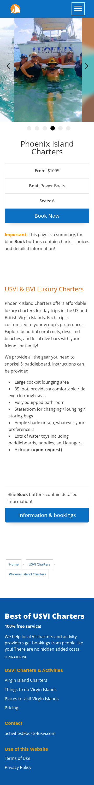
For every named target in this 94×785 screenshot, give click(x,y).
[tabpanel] (47, 66)
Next (84, 65)
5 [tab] (60, 128)
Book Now (47, 215)
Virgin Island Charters (26, 680)
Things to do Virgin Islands (31, 689)
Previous (9, 65)
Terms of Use (17, 758)
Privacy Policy (18, 767)
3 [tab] (45, 128)
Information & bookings (47, 515)
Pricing (11, 708)
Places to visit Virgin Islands (32, 698)
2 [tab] (37, 128)
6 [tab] (68, 128)
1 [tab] (29, 128)
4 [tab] (52, 128)
